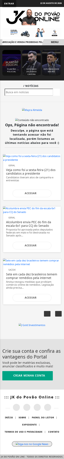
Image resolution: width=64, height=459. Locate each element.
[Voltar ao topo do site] (59, 252)
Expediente (31, 424)
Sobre (24, 417)
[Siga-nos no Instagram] (26, 407)
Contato (53, 431)
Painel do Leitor (44, 417)
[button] (58, 314)
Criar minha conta (28, 375)
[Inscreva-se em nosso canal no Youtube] (47, 407)
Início (10, 417)
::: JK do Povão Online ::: (32, 397)
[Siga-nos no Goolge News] (32, 444)
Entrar (9, 3)
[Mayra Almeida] (32, 110)
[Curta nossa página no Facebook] (16, 407)
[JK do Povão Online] (32, 16)
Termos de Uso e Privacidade (25, 431)
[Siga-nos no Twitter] (37, 407)
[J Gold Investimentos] (32, 32)
